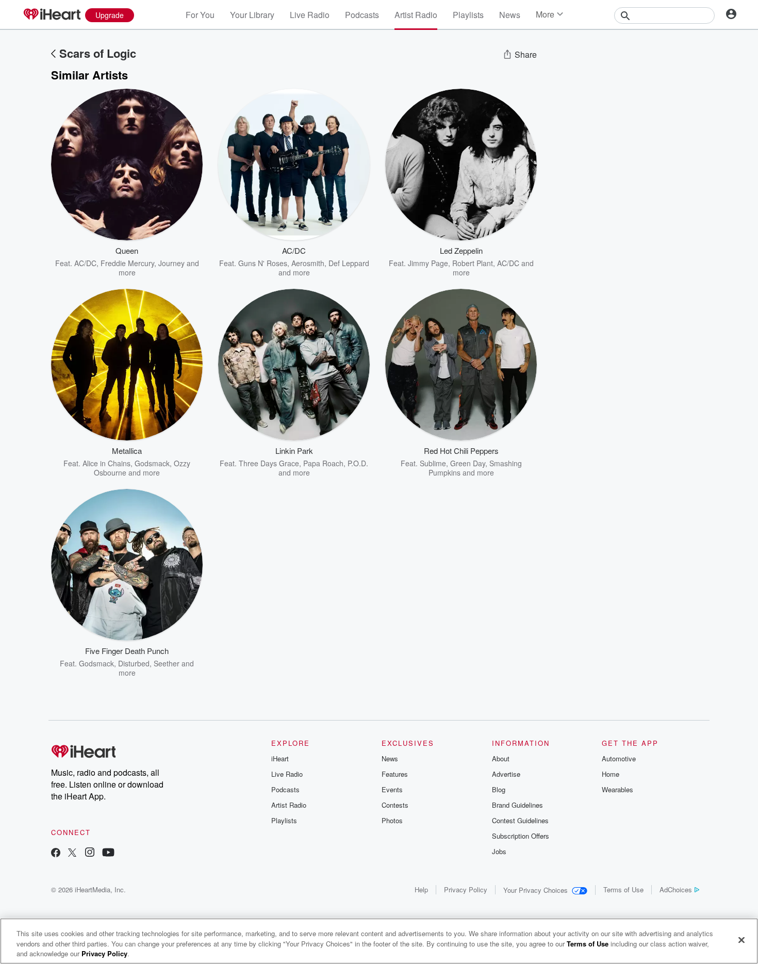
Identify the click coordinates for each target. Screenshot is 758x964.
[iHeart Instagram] (89, 853)
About (500, 758)
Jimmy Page (428, 263)
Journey (171, 263)
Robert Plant (472, 263)
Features (395, 774)
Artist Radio (415, 15)
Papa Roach (323, 463)
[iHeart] (52, 15)
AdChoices (676, 889)
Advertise (506, 774)
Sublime (433, 463)
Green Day (467, 463)
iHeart (280, 758)
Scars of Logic (97, 53)
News (509, 15)
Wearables (617, 789)
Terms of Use (623, 889)
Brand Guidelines (517, 805)
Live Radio (309, 15)
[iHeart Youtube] (108, 853)
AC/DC (85, 263)
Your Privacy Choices (535, 890)
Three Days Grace (269, 463)
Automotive (619, 758)
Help (421, 889)
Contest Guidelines (520, 820)
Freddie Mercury (127, 263)
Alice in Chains (106, 463)
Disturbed (134, 663)
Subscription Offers (520, 836)
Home (610, 774)
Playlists (468, 15)
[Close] (741, 939)
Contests (395, 805)
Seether (166, 663)
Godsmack (152, 463)
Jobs (499, 851)
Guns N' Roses (262, 263)
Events (392, 789)
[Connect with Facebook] (55, 853)
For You (200, 15)
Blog (498, 789)
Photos (392, 820)
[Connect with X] (72, 853)
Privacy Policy (465, 889)
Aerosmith (307, 263)
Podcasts (362, 15)
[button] (187, 261)
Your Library (252, 15)
